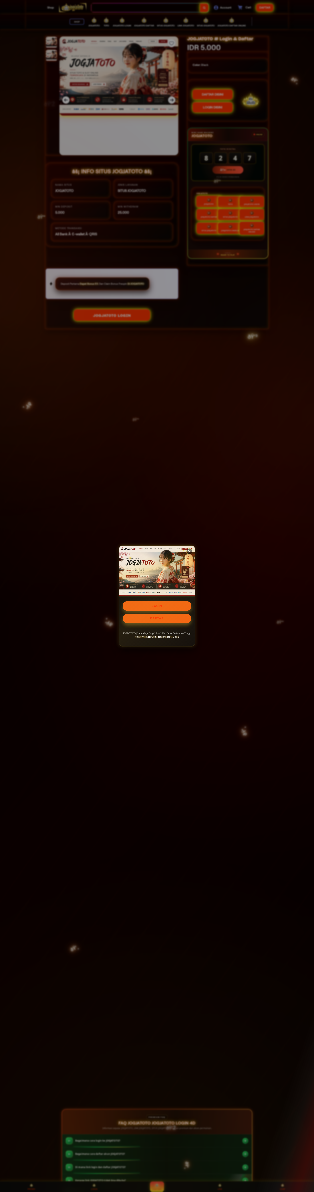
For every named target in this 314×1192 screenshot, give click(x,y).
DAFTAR (157, 618)
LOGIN (157, 605)
